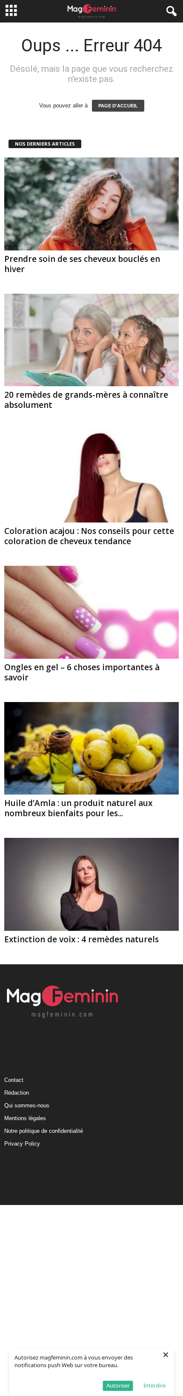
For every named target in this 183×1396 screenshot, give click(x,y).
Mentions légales (25, 1118)
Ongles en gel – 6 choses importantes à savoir (82, 672)
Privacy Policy (22, 1143)
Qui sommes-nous (26, 1105)
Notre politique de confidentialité (43, 1131)
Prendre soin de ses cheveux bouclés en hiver (82, 264)
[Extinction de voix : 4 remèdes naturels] (91, 884)
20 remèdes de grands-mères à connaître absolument (86, 399)
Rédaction (16, 1093)
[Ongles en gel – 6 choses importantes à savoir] (91, 612)
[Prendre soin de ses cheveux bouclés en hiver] (91, 203)
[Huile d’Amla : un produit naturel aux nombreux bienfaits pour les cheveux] (91, 748)
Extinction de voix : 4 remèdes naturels (81, 939)
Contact (13, 1080)
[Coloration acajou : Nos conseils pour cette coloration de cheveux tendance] (91, 476)
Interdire (154, 1385)
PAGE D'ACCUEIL (118, 105)
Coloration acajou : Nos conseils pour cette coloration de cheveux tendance (89, 536)
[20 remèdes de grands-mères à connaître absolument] (91, 340)
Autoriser (118, 1385)
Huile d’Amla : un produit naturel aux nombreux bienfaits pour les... (78, 808)
